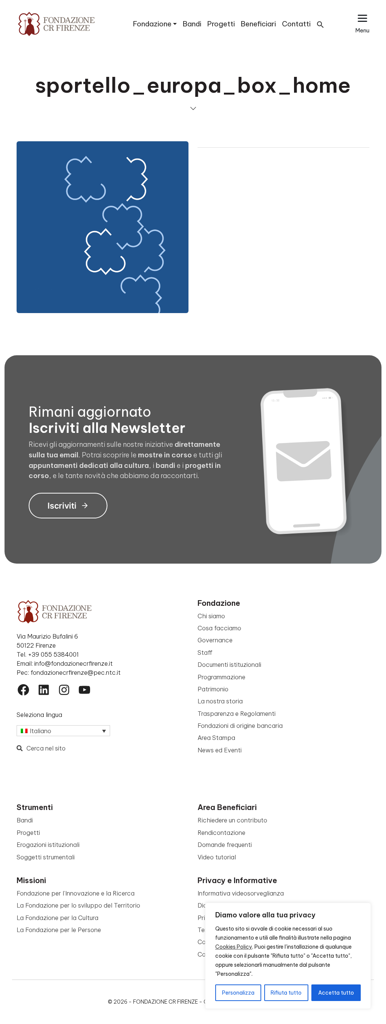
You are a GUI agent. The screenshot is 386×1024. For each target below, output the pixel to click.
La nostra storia (220, 701)
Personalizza (238, 992)
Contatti (296, 24)
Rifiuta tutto (286, 992)
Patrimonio (213, 689)
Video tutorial (217, 857)
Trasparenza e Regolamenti (237, 713)
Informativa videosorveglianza (241, 893)
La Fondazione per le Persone (59, 930)
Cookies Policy (233, 946)
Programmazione (221, 677)
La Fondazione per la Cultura (57, 918)
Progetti (221, 24)
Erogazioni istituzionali (48, 844)
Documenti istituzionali (229, 664)
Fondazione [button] (152, 24)
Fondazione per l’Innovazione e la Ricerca (76, 893)
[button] (320, 24)
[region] (288, 956)
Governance (215, 640)
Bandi (192, 24)
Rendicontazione (221, 832)
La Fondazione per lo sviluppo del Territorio (78, 905)
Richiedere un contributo (232, 820)
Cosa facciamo (219, 628)
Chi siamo (211, 616)
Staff (205, 652)
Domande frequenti (225, 844)
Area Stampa (216, 737)
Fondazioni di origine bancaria (240, 725)
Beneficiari (258, 24)
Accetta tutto (336, 992)
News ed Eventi (220, 750)
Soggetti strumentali (46, 857)
